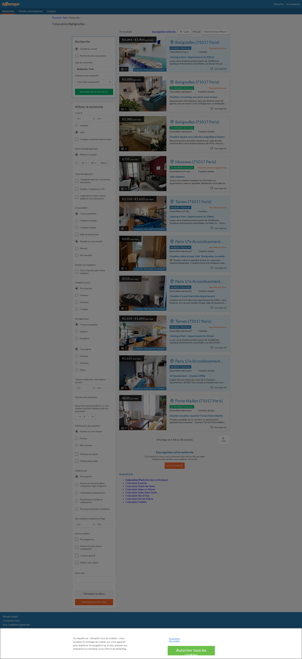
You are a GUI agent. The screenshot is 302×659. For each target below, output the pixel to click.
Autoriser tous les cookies (191, 651)
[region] (151, 643)
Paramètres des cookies (174, 639)
